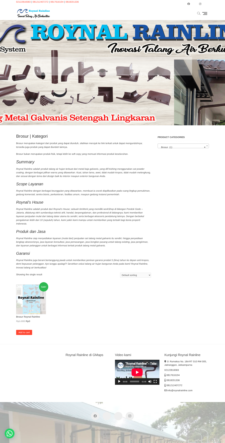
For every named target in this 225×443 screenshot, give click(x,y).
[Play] (119, 381)
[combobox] (183, 146)
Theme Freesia (127, 430)
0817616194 (57, 1)
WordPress (116, 434)
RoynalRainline (98, 430)
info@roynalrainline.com (180, 390)
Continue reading (153, 83)
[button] (9, 433)
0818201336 (72, 1)
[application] (137, 372)
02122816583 (23, 1)
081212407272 (40, 1)
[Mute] (150, 381)
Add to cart (24, 332)
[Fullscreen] (155, 381)
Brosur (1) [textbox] (182, 147)
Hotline (181, 83)
